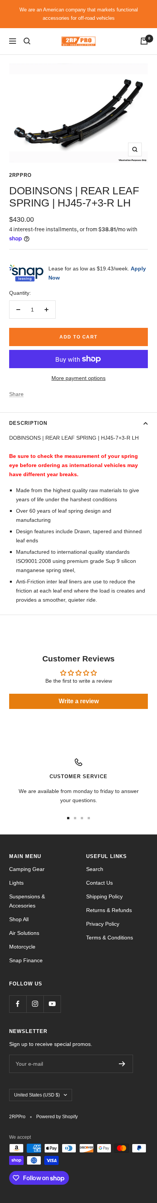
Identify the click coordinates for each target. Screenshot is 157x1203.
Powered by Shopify (57, 1116)
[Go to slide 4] (89, 818)
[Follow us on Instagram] (34, 1003)
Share (16, 394)
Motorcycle (22, 947)
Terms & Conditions (109, 937)
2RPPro (20, 175)
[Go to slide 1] (68, 818)
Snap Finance (26, 960)
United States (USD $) (37, 1095)
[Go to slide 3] (82, 818)
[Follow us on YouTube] (52, 1003)
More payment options (78, 378)
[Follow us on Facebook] (17, 1003)
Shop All (19, 919)
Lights (16, 883)
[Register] (122, 1063)
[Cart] (144, 41)
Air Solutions (24, 933)
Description (28, 423)
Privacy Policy (102, 924)
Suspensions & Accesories (27, 901)
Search (94, 869)
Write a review (79, 701)
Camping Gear (27, 869)
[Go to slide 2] (75, 818)
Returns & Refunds (109, 910)
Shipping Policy (104, 896)
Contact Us (99, 883)
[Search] (27, 41)
